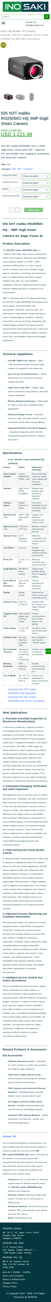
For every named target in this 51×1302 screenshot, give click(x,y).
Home (4, 31)
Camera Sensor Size (10, 182)
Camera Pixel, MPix (9, 175)
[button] (3, 23)
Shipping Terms (10, 1283)
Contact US (9, 1136)
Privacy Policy (10, 1286)
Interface (5, 189)
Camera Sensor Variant (11, 196)
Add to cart (33, 210)
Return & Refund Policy (14, 1279)
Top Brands (15, 31)
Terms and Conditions (13, 1276)
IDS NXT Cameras (22, 35)
